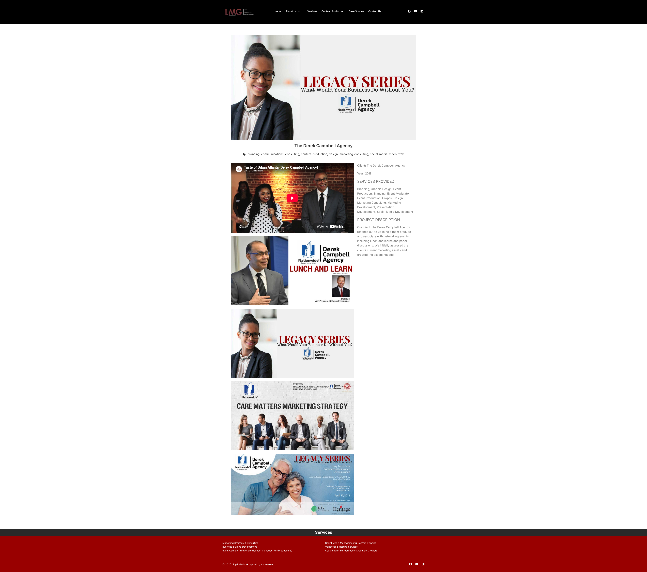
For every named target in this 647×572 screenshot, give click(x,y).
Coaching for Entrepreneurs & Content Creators (351, 550)
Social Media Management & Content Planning (350, 542)
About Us (291, 11)
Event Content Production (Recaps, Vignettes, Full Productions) (257, 550)
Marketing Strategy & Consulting (240, 542)
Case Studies (356, 11)
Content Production (332, 11)
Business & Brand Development (239, 546)
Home (278, 11)
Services (312, 11)
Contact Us (374, 11)
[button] (294, 11)
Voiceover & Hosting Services (341, 546)
